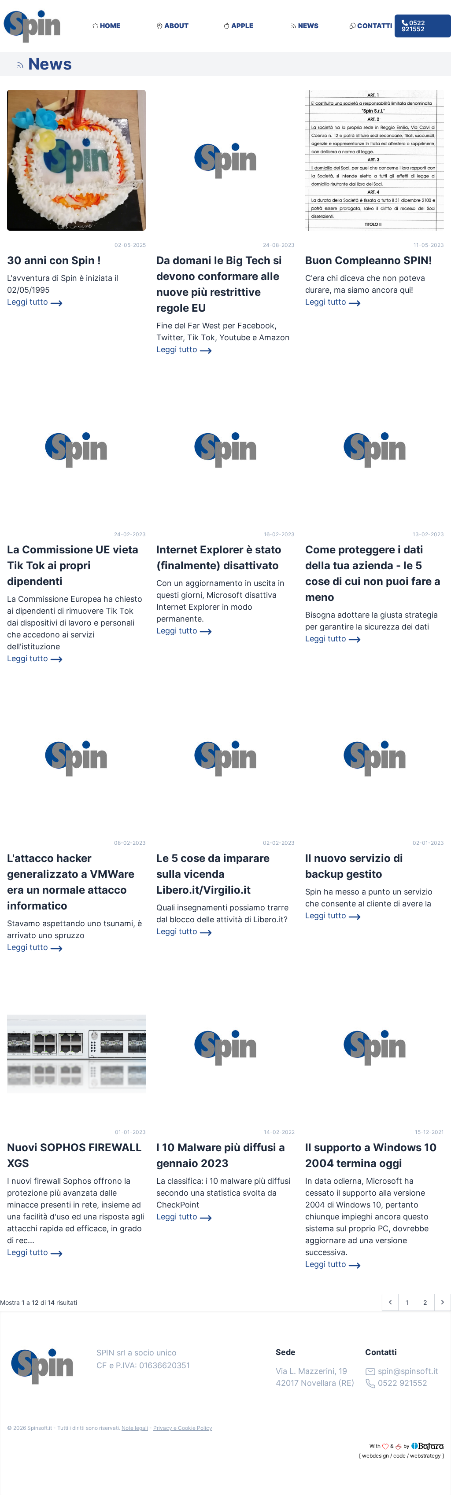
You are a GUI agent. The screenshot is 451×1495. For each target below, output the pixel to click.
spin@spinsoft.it (408, 1371)
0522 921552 (413, 26)
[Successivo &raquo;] (442, 1302)
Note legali (135, 1428)
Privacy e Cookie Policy (182, 1428)
